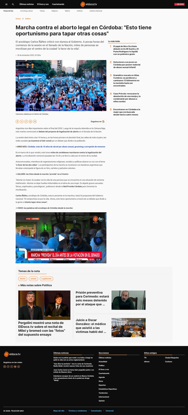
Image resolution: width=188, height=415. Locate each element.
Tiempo (42, 11)
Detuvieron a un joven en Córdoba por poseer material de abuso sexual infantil (126, 64)
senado (33, 279)
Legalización (46, 279)
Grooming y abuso (26, 11)
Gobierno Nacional (96, 11)
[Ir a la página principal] (88, 4)
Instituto (80, 11)
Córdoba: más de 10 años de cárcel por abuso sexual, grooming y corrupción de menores (66, 146)
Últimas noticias (26, 4)
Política (27, 19)
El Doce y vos (43, 4)
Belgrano (55, 11)
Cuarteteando (58, 4)
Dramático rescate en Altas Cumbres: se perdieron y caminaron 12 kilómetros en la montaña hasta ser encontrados (126, 80)
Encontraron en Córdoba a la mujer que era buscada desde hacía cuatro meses (126, 112)
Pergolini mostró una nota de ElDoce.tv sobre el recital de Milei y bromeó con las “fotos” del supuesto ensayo (41, 328)
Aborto (22, 279)
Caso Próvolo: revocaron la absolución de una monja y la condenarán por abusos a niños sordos (126, 97)
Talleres (67, 11)
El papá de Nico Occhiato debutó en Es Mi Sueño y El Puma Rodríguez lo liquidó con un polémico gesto (126, 50)
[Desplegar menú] (4, 4)
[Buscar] (13, 4)
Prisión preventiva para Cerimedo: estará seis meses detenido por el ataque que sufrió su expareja (93, 300)
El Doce (18, 19)
